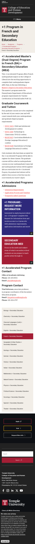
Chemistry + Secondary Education (14, 316)
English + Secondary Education (13, 330)
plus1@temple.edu (14, 280)
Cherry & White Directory (11, 510)
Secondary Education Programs (11, 48)
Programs (20, 44)
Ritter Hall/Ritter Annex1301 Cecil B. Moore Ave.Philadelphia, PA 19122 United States (14, 482)
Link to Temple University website (13, 503)
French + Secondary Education (13, 336)
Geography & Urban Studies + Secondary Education (13, 343)
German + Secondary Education (13, 356)
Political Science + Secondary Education (16, 391)
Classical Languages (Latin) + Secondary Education (13, 323)
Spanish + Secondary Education (13, 403)
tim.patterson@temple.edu (17, 297)
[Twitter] (16, 490)
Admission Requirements (14, 190)
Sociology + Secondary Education (14, 397)
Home (3, 44)
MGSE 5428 (9, 146)
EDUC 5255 (9, 132)
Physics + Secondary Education (13, 385)
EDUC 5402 (9, 126)
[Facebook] (3, 490)
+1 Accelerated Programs (9, 46)
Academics (11, 44)
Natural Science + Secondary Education (16, 379)
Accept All (5, 541)
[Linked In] (12, 490)
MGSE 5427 (9, 137)
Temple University (5, 2)
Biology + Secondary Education (13, 310)
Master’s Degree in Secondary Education (17, 87)
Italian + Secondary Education (13, 368)
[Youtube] (21, 490)
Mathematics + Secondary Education (15, 374)
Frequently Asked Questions (15, 195)
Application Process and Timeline (17, 193)
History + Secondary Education (13, 362)
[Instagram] (7, 490)
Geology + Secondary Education (13, 350)
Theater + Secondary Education (13, 409)
